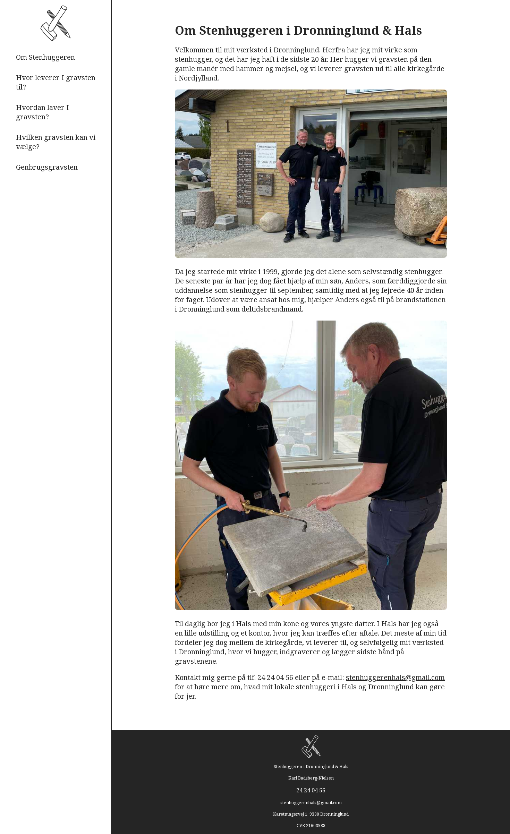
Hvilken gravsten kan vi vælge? (55, 142)
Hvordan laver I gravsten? (42, 112)
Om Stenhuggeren (45, 57)
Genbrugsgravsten (47, 167)
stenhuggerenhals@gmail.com (395, 677)
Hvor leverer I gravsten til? (55, 82)
